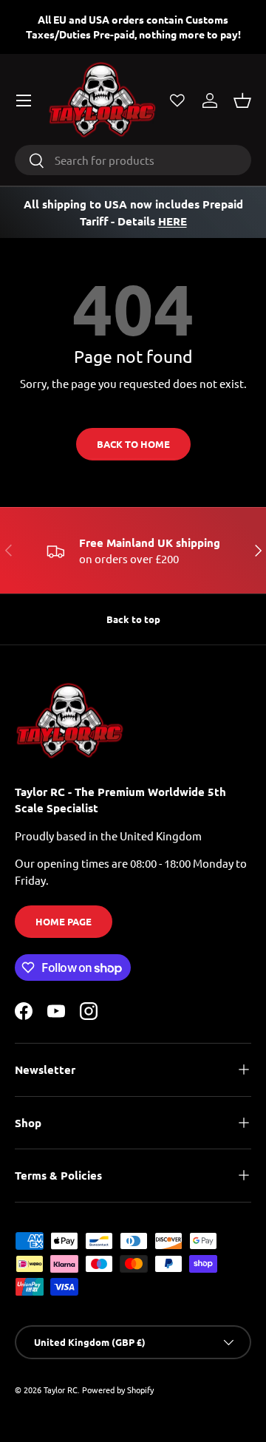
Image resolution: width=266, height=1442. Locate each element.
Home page (63, 921)
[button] (242, 100)
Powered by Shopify (118, 1389)
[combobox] (133, 160)
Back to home (133, 444)
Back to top (133, 619)
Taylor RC (61, 1389)
